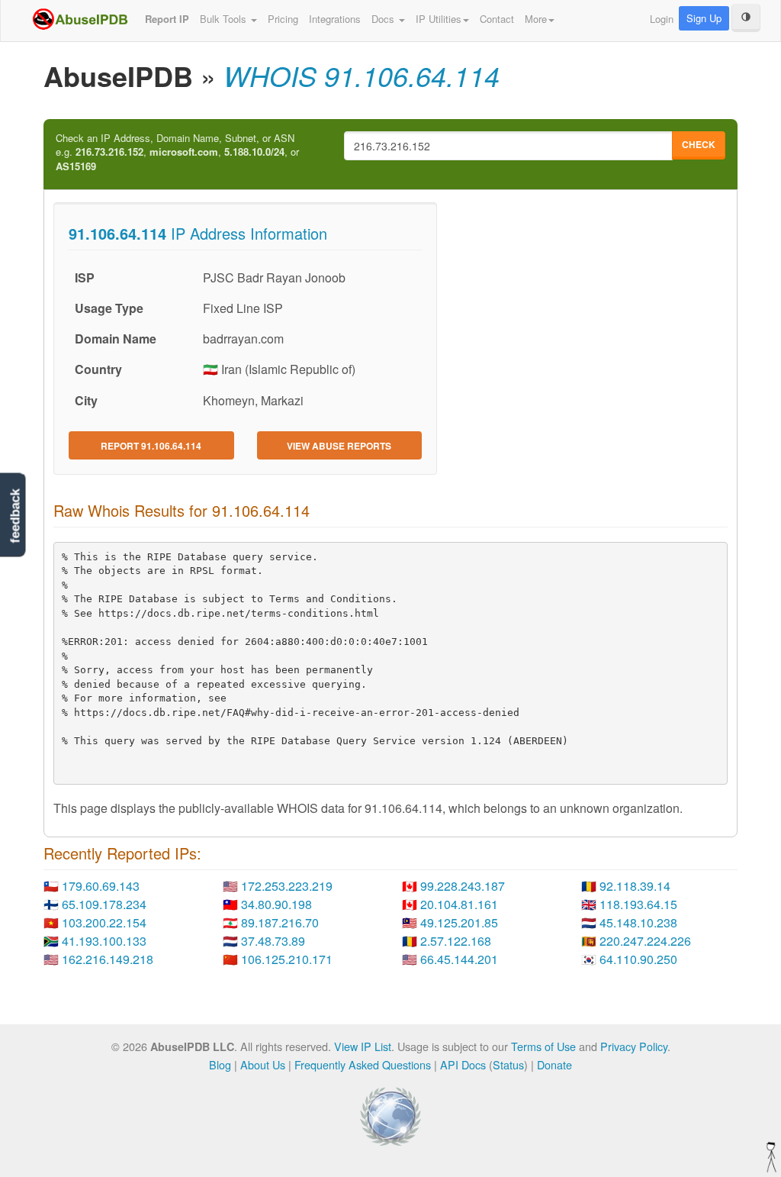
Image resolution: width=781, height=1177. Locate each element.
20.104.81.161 (459, 904)
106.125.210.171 (287, 959)
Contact (497, 18)
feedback (15, 516)
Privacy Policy (633, 1046)
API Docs (463, 1064)
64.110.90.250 (638, 959)
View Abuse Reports (339, 446)
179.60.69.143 (101, 886)
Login (661, 18)
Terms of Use (543, 1046)
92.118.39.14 (634, 886)
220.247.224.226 (645, 941)
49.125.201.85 (459, 922)
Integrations (335, 18)
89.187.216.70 (280, 922)
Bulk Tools (224, 18)
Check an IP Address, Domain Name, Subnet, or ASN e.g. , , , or (177, 152)
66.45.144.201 (459, 959)
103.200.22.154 (104, 922)
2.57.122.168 (455, 941)
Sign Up (704, 18)
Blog (220, 1064)
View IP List (362, 1046)
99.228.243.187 (462, 886)
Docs (384, 18)
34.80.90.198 (276, 904)
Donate (554, 1064)
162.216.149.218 (107, 959)
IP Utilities (438, 18)
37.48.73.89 (273, 941)
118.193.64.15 (638, 904)
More (536, 18)
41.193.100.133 (104, 941)
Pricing (283, 18)
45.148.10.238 (638, 922)
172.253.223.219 (287, 886)
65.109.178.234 (104, 904)
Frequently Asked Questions (362, 1064)
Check (698, 144)
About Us (262, 1064)
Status (508, 1064)
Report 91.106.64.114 (151, 446)
